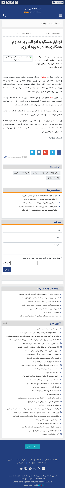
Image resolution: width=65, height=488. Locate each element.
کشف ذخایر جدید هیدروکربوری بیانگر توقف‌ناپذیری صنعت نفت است (36, 416)
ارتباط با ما (42, 462)
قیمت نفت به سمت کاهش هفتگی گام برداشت (43, 354)
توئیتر (3, 2)
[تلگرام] (30, 469)
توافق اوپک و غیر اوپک (50, 172)
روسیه (34, 172)
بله (8, 2)
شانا (32, 10)
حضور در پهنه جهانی (52, 394)
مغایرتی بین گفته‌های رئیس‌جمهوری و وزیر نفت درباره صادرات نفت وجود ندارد (32, 336)
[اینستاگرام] (35, 469)
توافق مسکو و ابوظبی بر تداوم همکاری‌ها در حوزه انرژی (37, 45)
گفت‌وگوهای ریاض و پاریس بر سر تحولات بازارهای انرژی (38, 207)
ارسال (7, 269)
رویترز (43, 77)
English (60, 2)
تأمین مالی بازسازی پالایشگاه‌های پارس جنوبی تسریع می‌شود (38, 398)
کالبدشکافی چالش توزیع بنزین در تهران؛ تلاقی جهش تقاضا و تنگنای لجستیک (33, 340)
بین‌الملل (44, 23)
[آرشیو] (43, 469)
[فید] (39, 469)
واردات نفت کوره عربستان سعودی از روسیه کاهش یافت (40, 305)
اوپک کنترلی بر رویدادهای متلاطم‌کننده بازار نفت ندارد (39, 210)
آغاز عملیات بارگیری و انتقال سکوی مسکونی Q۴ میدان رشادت (38, 347)
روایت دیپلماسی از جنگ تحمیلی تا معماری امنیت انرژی (40, 376)
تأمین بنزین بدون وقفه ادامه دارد (48, 423)
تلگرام (12, 2)
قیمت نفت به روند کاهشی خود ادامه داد (45, 391)
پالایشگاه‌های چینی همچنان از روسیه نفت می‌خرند (40, 199)
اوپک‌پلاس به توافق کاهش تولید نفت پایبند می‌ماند (40, 203)
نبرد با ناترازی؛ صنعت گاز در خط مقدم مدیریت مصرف (41, 344)
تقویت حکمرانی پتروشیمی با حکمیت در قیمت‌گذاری (41, 358)
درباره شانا (21, 459)
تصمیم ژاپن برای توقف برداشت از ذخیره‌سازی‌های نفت (40, 298)
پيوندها (32, 462)
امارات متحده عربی (21, 172)
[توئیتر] (21, 469)
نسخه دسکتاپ (32, 446)
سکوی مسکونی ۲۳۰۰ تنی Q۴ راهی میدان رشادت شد (41, 351)
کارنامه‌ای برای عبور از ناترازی (49, 405)
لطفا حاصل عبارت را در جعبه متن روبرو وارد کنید (42, 258)
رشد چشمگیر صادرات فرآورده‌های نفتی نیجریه (43, 302)
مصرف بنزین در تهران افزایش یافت (47, 420)
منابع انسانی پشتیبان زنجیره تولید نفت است (44, 380)
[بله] (26, 469)
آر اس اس (21, 462)
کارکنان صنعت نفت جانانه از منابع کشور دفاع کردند (42, 384)
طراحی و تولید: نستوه (31, 485)
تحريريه (10, 459)
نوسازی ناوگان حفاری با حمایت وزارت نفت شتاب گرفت (40, 427)
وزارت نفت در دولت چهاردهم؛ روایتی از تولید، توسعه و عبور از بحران (36, 413)
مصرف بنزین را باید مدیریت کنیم (48, 329)
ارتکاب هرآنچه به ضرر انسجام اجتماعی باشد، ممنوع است (40, 333)
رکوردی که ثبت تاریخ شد (50, 434)
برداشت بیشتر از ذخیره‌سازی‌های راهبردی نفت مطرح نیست (39, 294)
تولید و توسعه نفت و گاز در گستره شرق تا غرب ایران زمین (40, 365)
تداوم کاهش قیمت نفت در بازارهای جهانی (44, 309)
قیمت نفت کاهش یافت (51, 312)
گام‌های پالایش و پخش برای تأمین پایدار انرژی (43, 402)
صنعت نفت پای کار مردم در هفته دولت (46, 362)
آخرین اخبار (55, 324)
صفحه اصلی (56, 23)
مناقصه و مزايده (35, 459)
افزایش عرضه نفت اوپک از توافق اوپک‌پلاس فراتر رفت (39, 196)
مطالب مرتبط (53, 190)
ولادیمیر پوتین (53, 177)
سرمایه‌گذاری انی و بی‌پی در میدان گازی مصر (44, 431)
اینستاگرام (16, 2)
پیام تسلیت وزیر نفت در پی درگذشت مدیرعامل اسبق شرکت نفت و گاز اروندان (33, 409)
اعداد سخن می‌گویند (52, 373)
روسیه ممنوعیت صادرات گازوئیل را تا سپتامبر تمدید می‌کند (39, 316)
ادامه (5, 323)
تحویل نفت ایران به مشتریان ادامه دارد (46, 387)
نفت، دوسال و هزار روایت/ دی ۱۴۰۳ (47, 369)
